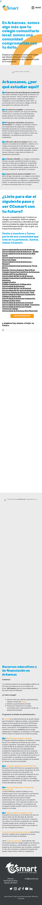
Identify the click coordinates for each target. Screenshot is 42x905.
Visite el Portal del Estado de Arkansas (16, 832)
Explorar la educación (14, 841)
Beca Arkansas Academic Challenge (19, 738)
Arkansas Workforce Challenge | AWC (19, 813)
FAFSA (23, 702)
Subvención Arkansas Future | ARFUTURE (21, 766)
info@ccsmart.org (31, 879)
